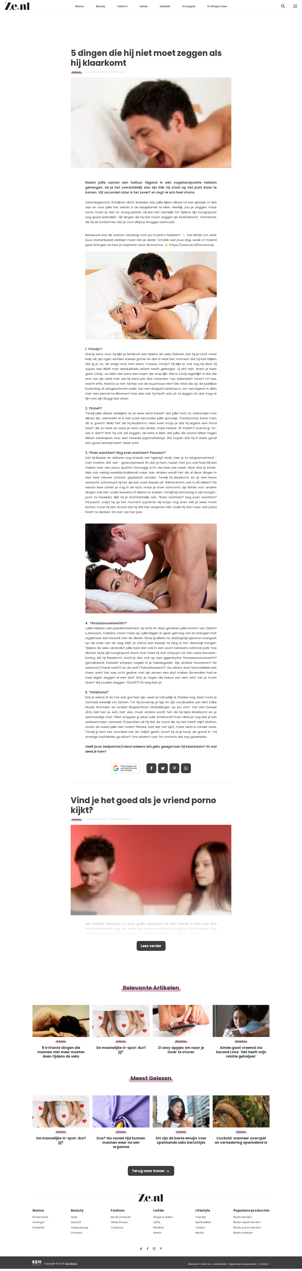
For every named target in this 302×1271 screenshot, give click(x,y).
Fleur (121, 72)
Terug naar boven (148, 1170)
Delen (151, 768)
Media (199, 1233)
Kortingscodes (217, 6)
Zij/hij (156, 1222)
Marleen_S (125, 819)
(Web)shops (119, 1222)
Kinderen (38, 1227)
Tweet (163, 768)
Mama (79, 6)
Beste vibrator (242, 1217)
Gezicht (76, 1222)
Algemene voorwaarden (243, 1264)
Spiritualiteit (203, 1222)
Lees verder (151, 945)
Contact (264, 1264)
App (186, 768)
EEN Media (71, 1263)
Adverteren (220, 1264)
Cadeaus (117, 1227)
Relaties (158, 1227)
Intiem (76, 72)
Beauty (100, 6)
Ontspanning (79, 1227)
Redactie (193, 1264)
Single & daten (163, 1217)
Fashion (122, 6)
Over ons (206, 1264)
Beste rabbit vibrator (247, 1222)
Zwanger (38, 1222)
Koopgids (188, 6)
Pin (174, 768)
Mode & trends (120, 1217)
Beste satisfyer (243, 1233)
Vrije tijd (200, 1217)
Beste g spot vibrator (247, 1227)
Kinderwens (40, 1217)
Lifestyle (165, 6)
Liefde (144, 6)
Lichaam (76, 1233)
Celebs (200, 1227)
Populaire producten (251, 1210)
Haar (74, 1217)
